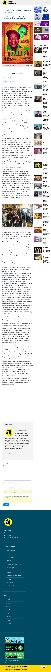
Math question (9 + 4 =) (9, 492)
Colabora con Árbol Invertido (14, 564)
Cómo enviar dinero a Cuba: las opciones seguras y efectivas (45, 241)
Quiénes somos (11, 550)
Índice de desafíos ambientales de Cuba (46, 185)
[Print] (22, 73)
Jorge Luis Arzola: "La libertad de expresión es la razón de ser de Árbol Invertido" (45, 89)
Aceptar (43, 667)
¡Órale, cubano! (45, 134)
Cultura (4, 81)
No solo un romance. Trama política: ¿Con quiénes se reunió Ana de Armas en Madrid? (45, 53)
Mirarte (9, 175)
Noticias (8, 606)
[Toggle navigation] (47, 2)
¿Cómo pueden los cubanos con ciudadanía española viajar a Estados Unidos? (46, 196)
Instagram (16, 451)
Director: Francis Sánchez (11, 537)
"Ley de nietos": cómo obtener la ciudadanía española (46, 231)
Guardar (6, 504)
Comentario (6, 471)
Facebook (11, 451)
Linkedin (26, 451)
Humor (7, 613)
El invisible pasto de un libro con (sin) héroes (45, 151)
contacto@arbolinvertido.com (11, 453)
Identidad (9, 560)
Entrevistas (9, 610)
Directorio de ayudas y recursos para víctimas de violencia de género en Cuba (45, 168)
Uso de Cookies (11, 586)
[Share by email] (18, 73)
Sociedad (8, 603)
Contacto (9, 579)
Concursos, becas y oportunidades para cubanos (46, 249)
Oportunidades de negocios (14, 575)
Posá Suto (15, 189)
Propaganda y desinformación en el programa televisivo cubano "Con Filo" (47, 65)
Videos (8, 627)
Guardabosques (7, 275)
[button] (40, 6)
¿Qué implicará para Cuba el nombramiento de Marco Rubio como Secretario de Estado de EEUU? (46, 117)
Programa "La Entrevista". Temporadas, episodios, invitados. (46, 128)
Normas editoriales (11, 557)
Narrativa (8, 623)
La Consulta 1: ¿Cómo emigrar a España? (46, 178)
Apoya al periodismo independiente (12, 568)
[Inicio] (9, 2)
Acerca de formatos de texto (9, 482)
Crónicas (8, 616)
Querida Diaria (17, 195)
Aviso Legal (10, 582)
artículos (9, 325)
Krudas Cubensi (7, 87)
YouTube (22, 451)
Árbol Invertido (7, 77)
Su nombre (6, 466)
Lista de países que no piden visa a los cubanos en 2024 (45, 208)
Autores (9, 572)
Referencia (7, 533)
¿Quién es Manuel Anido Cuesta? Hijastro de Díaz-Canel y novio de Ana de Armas (46, 76)
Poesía (8, 620)
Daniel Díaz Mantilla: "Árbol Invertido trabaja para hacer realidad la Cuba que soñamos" (46, 102)
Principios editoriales (12, 553)
